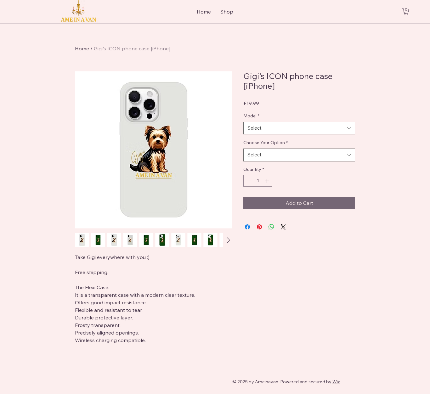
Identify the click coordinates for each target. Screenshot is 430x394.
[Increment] (267, 180)
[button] (406, 11)
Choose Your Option (265, 142)
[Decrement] (248, 180)
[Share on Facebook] (247, 227)
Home (82, 48)
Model (251, 116)
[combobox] (299, 128)
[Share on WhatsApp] (271, 227)
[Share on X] (283, 227)
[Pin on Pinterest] (259, 227)
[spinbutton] (257, 180)
